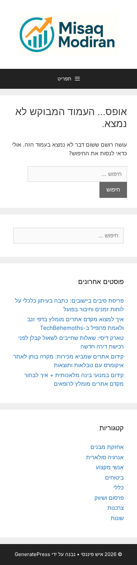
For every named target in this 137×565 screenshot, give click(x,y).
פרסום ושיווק (109, 497)
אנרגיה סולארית (105, 457)
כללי (118, 487)
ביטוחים (114, 477)
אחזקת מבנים (107, 447)
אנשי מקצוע (110, 467)
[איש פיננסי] (68, 34)
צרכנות (115, 507)
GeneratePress (32, 554)
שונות (117, 518)
